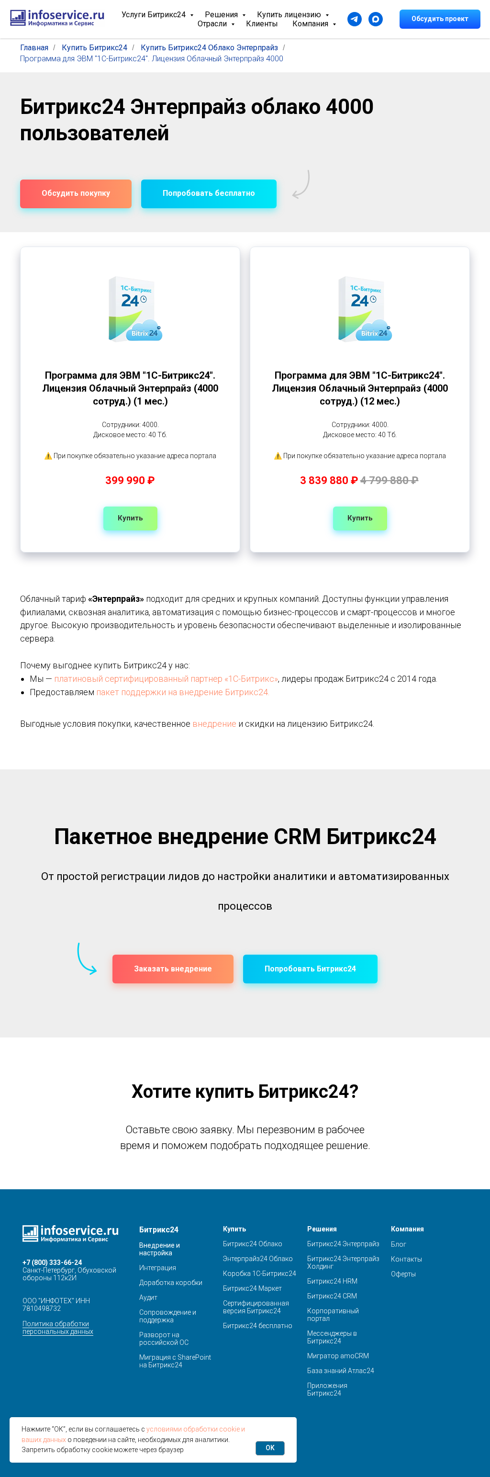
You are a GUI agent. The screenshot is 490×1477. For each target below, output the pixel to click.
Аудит (148, 1297)
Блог (398, 1244)
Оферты (403, 1274)
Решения (222, 14)
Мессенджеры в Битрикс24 (332, 1337)
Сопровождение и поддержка (167, 1316)
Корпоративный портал (333, 1314)
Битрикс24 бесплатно (257, 1326)
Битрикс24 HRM (332, 1281)
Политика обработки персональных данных (57, 1327)
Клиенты (262, 23)
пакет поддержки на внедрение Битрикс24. (182, 692)
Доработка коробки (170, 1282)
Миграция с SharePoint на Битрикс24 (175, 1361)
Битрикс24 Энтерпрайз (343, 1244)
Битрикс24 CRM (332, 1296)
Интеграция (157, 1268)
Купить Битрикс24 (94, 47)
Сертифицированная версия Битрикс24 (256, 1307)
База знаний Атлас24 (340, 1371)
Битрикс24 (158, 1229)
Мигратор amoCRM (338, 1356)
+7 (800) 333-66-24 (52, 1262)
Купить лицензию (290, 14)
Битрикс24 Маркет (252, 1288)
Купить (234, 1229)
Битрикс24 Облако (252, 1244)
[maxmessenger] (375, 19)
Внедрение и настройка (159, 1249)
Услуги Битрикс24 (155, 14)
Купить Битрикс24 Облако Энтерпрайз (209, 47)
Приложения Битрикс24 (327, 1389)
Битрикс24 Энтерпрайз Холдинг (343, 1262)
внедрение (214, 724)
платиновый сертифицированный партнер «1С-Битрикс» (166, 679)
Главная (34, 47)
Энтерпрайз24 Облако (258, 1259)
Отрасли (213, 23)
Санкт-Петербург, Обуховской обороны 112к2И (69, 1274)
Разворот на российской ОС (164, 1338)
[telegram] (354, 19)
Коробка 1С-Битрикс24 (259, 1273)
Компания (311, 23)
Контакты (406, 1259)
